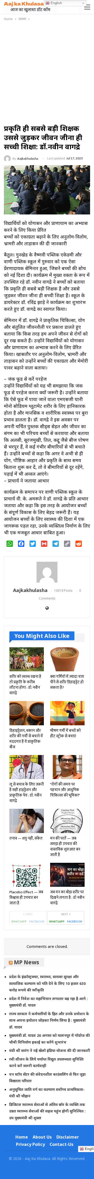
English (56, 3)
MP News (26, 962)
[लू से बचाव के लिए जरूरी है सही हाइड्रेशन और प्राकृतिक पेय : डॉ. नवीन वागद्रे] (26, 767)
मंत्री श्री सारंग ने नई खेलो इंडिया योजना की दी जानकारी (49, 1050)
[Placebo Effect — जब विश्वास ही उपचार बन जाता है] (26, 875)
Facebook (36, 921)
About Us (42, 1137)
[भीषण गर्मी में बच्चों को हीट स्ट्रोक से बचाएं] (67, 713)
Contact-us (61, 1144)
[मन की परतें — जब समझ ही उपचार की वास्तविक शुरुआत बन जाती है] (67, 821)
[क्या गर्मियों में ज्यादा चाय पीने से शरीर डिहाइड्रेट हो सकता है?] (67, 659)
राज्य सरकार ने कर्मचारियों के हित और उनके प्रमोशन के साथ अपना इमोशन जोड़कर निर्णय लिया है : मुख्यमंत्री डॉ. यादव (49, 1020)
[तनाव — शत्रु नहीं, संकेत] (26, 821)
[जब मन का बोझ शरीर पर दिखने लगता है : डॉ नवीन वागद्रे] (67, 875)
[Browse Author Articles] (47, 572)
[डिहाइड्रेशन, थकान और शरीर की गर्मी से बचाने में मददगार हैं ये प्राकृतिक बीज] (26, 713)
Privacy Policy (30, 1144)
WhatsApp (19, 921)
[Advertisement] (47, 71)
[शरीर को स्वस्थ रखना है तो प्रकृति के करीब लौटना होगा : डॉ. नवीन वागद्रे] (26, 659)
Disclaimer (67, 1137)
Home (21, 1137)
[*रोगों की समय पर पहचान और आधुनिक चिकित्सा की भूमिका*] (67, 767)
